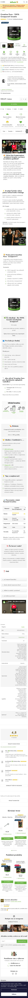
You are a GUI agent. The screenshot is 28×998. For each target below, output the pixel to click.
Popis (4, 131)
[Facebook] (13, 973)
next (27, 829)
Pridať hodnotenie (14, 744)
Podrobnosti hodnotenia (18, 19)
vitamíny (11, 467)
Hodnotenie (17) (19, 131)
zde (15, 986)
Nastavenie (14, 989)
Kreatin (23, 627)
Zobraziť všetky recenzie (14, 785)
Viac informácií (20, 61)
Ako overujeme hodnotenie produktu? (8, 746)
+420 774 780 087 (15, 965)
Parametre (10, 131)
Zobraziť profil (13, 921)
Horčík (6, 457)
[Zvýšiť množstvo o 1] (25, 99)
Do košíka (14, 104)
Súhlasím (14, 994)
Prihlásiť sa (22, 941)
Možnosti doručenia (6, 93)
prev (1, 829)
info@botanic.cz (15, 963)
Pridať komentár (14, 800)
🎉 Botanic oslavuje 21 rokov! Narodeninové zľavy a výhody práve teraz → (14, 6)
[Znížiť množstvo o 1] (21, 99)
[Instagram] (16, 973)
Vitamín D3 (7, 465)
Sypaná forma (21, 637)
